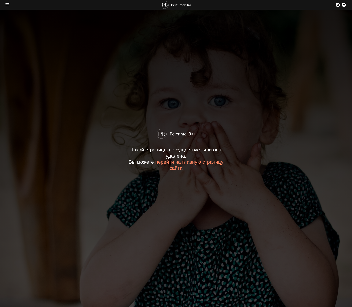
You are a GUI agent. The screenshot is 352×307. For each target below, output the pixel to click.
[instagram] (338, 6)
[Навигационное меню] (7, 4)
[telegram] (344, 6)
